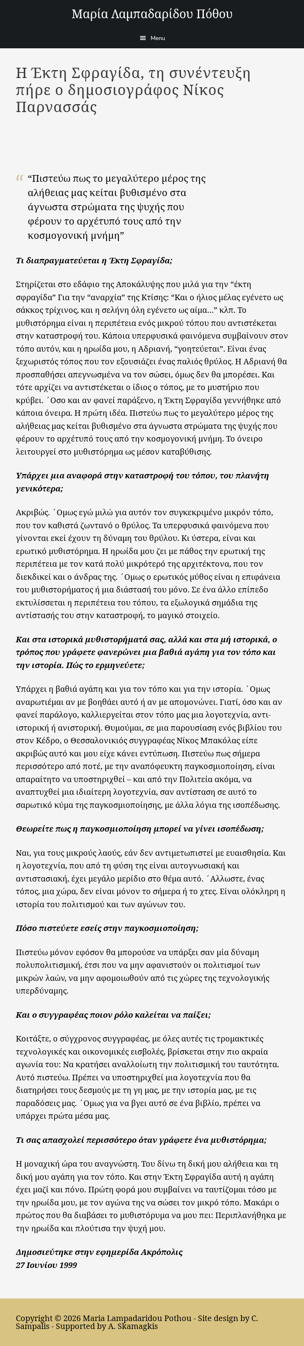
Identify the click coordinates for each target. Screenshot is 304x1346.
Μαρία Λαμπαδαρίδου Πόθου (152, 14)
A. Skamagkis (133, 1326)
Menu (158, 37)
